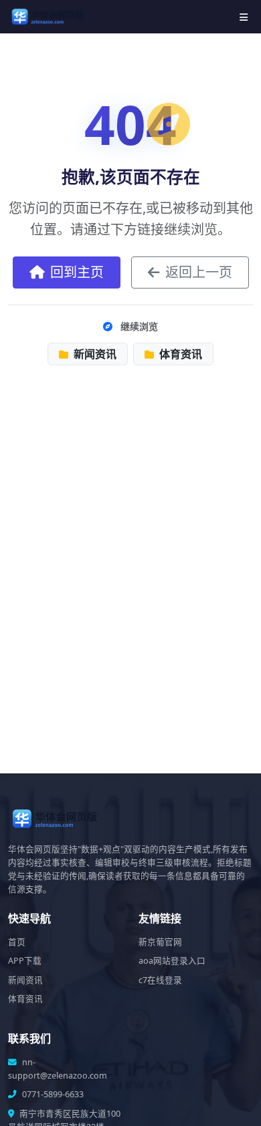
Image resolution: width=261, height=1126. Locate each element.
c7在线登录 (160, 980)
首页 (16, 942)
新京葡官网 (160, 942)
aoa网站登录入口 (172, 960)
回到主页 (77, 272)
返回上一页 (198, 272)
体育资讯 (179, 354)
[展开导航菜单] (243, 17)
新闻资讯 (93, 354)
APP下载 (24, 960)
